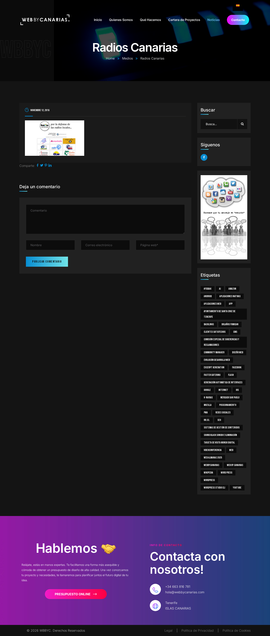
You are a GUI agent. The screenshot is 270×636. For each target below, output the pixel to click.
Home (110, 58)
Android (208, 296)
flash (231, 375)
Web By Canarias (235, 465)
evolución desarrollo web (217, 360)
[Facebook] (37, 166)
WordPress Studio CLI (214, 487)
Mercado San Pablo (229, 397)
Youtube (237, 487)
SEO (219, 420)
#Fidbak (207, 288)
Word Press (226, 472)
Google (207, 390)
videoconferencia (213, 450)
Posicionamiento (227, 405)
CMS (235, 332)
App (230, 303)
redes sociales (222, 412)
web (231, 450)
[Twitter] (41, 166)
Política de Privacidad (197, 630)
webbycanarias (211, 465)
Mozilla (207, 405)
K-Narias (208, 397)
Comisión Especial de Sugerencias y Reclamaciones (221, 342)
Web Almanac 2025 (213, 457)
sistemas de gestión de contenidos (222, 427)
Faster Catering (212, 375)
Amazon (232, 288)
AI (220, 288)
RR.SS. (207, 420)
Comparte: (27, 166)
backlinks (209, 324)
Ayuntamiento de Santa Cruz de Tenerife (219, 314)
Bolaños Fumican (230, 324)
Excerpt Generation (214, 367)
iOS (237, 390)
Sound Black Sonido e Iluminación (220, 435)
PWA (206, 412)
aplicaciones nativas (230, 296)
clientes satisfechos (215, 332)
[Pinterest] (45, 166)
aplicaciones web (212, 303)
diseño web (237, 352)
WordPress (209, 480)
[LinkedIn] (50, 166)
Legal (168, 630)
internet (223, 390)
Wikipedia (208, 472)
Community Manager (214, 352)
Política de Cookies (237, 630)
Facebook (236, 367)
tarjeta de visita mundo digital (219, 442)
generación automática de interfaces (223, 382)
